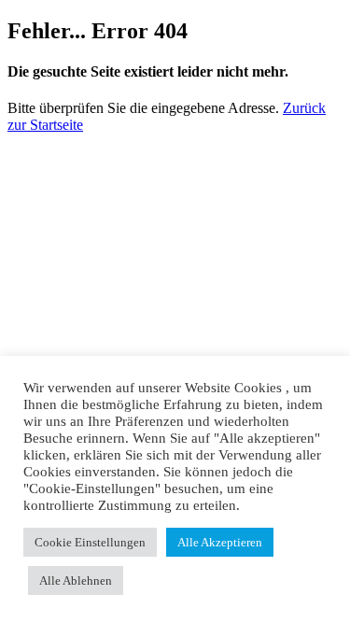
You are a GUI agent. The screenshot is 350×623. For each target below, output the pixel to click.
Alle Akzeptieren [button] (219, 542)
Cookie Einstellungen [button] (90, 542)
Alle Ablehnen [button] (75, 580)
